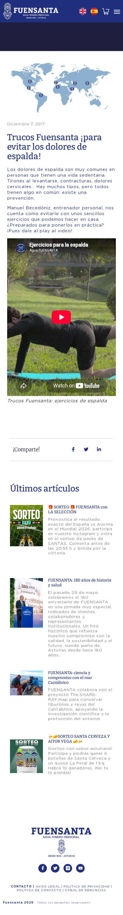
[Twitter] (55, 868)
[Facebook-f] (42, 868)
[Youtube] (80, 868)
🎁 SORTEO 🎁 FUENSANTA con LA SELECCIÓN (78, 509)
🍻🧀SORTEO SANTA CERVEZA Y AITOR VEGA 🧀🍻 (79, 739)
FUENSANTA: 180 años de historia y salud (79, 583)
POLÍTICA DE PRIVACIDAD (87, 886)
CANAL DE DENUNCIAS (85, 890)
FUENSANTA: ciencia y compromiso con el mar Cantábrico (70, 677)
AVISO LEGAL (48, 886)
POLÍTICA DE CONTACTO (40, 890)
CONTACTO (22, 886)
